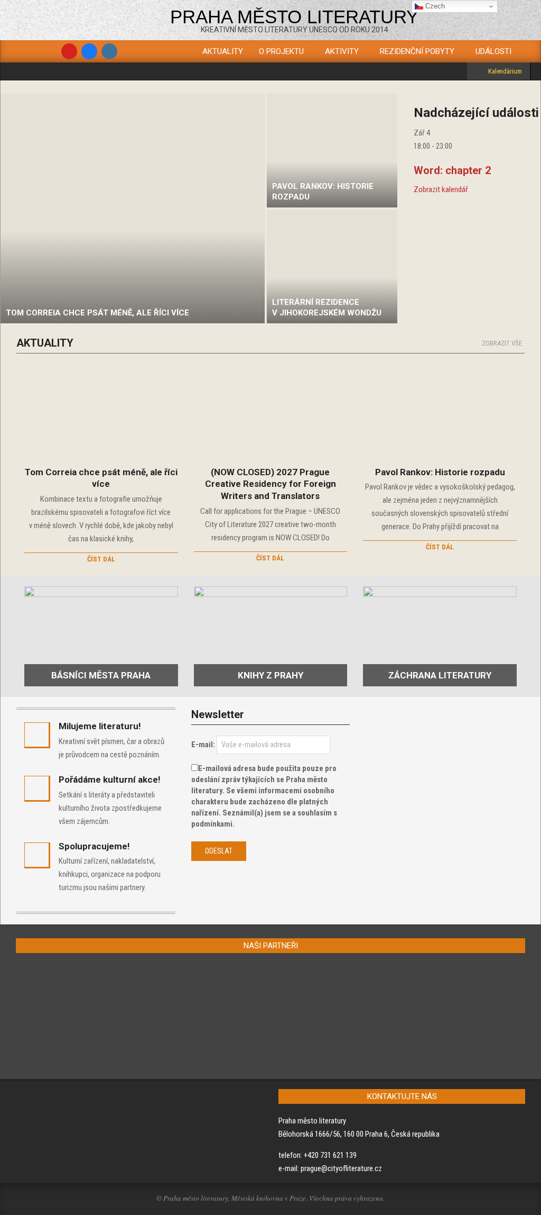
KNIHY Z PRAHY (270, 675)
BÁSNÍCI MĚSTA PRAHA (101, 675)
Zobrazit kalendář (441, 189)
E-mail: (203, 744)
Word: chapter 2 (452, 170)
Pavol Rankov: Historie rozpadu (440, 472)
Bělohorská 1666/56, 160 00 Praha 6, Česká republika (359, 1134)
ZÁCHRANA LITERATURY (439, 675)
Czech (434, 6)
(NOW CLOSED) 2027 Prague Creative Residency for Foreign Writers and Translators (270, 484)
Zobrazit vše (502, 343)
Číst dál (101, 559)
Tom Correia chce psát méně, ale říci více (101, 478)
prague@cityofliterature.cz (341, 1168)
